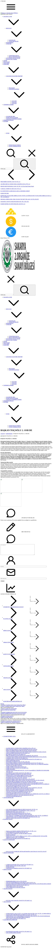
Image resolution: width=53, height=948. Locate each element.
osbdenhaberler (9, 433)
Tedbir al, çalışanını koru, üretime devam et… (10, 722)
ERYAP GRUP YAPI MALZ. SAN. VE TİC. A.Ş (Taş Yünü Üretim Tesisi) (17, 186)
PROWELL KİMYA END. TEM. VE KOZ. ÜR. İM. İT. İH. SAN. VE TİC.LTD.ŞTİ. (20, 199)
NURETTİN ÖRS (5, 193)
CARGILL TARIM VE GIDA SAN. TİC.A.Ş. (11, 188)
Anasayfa (3, 433)
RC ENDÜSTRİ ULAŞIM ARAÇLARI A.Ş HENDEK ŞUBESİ (15, 191)
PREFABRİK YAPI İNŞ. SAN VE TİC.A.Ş (10, 181)
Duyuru (2, 703)
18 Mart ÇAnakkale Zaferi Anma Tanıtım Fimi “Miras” (13, 706)
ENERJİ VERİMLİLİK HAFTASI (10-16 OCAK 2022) (13, 713)
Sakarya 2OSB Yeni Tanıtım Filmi (8, 709)
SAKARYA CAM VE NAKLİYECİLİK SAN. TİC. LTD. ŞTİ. (15, 201)
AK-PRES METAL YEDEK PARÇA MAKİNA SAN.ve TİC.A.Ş (15, 184)
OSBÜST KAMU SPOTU (6, 717)
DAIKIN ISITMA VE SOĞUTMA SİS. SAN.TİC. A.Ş (13, 204)
